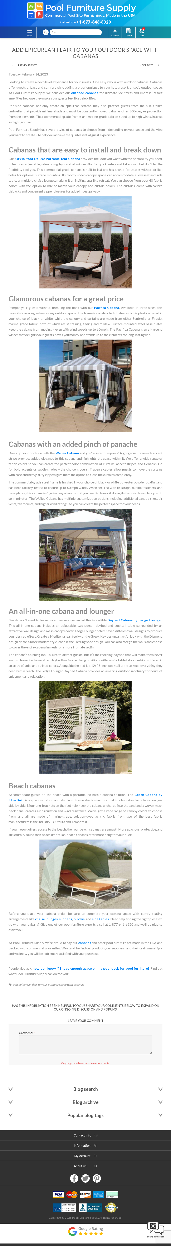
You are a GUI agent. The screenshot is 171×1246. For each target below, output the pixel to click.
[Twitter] (85, 1178)
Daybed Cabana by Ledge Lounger (134, 620)
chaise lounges (46, 919)
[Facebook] (74, 1178)
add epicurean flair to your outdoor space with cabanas (48, 984)
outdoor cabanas (84, 93)
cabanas (84, 943)
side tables (100, 919)
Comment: (26, 1033)
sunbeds (65, 919)
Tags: (11, 984)
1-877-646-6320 (95, 21)
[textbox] (76, 32)
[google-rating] (85, 1233)
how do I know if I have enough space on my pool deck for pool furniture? (91, 968)
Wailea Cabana (67, 453)
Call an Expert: (69, 22)
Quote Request (128, 32)
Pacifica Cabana (106, 308)
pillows (79, 919)
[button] (156, 1238)
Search (46, 32)
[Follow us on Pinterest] (97, 1178)
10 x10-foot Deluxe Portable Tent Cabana (47, 159)
